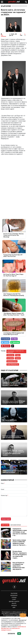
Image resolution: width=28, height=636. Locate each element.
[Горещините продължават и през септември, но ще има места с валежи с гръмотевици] (14, 380)
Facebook (6, 339)
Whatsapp (16, 342)
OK (19, 634)
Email (2, 489)
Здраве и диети (14, 601)
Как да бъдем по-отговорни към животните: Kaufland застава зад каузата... (19, 566)
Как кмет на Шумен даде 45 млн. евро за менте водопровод (13, 436)
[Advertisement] (14, 170)
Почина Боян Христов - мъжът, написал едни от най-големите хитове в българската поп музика (13, 453)
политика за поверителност (10, 629)
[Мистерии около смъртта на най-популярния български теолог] (14, 397)
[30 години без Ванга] (14, 415)
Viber (15, 339)
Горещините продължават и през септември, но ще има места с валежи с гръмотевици (13, 383)
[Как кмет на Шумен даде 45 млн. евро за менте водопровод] (14, 432)
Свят (14, 607)
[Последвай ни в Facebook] (14, 586)
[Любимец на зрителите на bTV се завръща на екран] (14, 467)
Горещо (14, 597)
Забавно (14, 605)
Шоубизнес (14, 595)
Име (3, 483)
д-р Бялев (10, 358)
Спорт (14, 599)
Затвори (11, 634)
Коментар (4, 495)
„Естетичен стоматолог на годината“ (15, 351)
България (6, 6)
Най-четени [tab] (5, 525)
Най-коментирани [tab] (15, 525)
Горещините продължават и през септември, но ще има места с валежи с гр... (20, 532)
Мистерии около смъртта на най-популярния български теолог (14, 401)
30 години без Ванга (9, 420)
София (18, 355)
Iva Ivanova (3, 35)
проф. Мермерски (12, 364)
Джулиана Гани (12, 361)
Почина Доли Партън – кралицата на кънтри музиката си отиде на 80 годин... (20, 554)
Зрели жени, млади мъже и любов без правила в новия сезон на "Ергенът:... (19, 542)
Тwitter (6, 342)
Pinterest (7, 346)
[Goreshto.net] (14, 581)
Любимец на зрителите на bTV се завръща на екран (13, 471)
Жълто (14, 603)
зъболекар (10, 355)
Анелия (17, 358)
